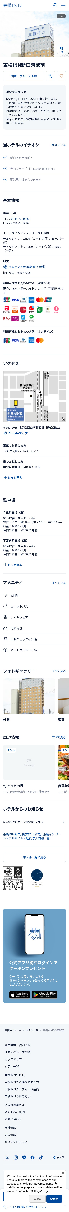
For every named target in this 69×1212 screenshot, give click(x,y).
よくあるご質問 (15, 1112)
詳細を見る (59, 145)
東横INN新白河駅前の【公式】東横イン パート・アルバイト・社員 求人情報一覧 (32, 836)
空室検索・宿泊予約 (17, 1045)
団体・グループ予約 (24, 76)
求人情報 (10, 1135)
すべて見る (59, 583)
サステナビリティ (16, 1142)
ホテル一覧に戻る (34, 857)
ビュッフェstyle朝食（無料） (27, 267)
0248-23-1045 (20, 218)
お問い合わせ (13, 1119)
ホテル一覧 (32, 1030)
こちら (39, 976)
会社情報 (10, 1128)
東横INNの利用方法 (17, 1096)
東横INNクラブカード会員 (22, 1089)
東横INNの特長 (15, 1075)
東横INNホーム (13, 1030)
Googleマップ (18, 433)
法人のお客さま (15, 1105)
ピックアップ (13, 1059)
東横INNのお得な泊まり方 (22, 1082)
